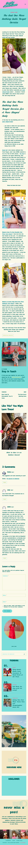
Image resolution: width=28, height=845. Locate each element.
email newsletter (16, 377)
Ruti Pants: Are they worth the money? (17, 688)
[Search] (24, 654)
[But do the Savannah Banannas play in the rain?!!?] (4, 834)
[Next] (26, 431)
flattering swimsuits (8, 335)
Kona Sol (4, 150)
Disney (14, 667)
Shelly (9, 472)
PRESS (13, 840)
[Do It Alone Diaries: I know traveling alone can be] (14, 834)
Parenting (15, 698)
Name (5, 595)
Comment (6, 575)
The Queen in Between (13, 478)
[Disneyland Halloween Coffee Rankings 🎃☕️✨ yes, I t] (23, 834)
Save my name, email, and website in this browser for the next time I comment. (14, 606)
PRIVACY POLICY (19, 840)
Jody (8, 490)
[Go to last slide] (1, 431)
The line (22, 153)
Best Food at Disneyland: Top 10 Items (7, 395)
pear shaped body (7, 121)
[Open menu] (25, 4)
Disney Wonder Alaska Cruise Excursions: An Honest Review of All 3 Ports (18, 673)
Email (5, 601)
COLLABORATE (8, 840)
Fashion (12, 12)
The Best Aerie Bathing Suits (22, 394)
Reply (4, 482)
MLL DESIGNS (22, 842)
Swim (16, 12)
